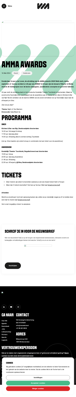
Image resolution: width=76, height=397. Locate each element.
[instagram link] (18, 307)
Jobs (3, 329)
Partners (4, 334)
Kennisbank (5, 326)
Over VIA (4, 321)
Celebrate (26, 73)
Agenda (4, 323)
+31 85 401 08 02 (21, 328)
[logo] (43, 6)
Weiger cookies (38, 389)
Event (16, 73)
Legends (4, 340)
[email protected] (54, 185)
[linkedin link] (4, 307)
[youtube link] (11, 307)
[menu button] (4, 6)
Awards (4, 337)
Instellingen (38, 377)
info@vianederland (22, 325)
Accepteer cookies (38, 383)
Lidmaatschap (6, 332)
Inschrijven (13, 266)
